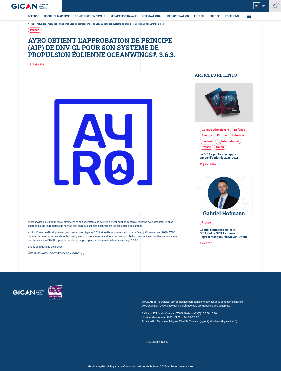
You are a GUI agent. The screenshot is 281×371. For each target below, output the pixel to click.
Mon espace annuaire (182, 366)
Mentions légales (96, 366)
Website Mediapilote (147, 366)
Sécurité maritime (57, 16)
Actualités (41, 24)
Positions (232, 16)
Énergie (199, 16)
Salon (220, 147)
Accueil (31, 24)
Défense (33, 16)
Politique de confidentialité (121, 366)
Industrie (238, 135)
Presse (34, 30)
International (152, 16)
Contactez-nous (157, 341)
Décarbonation (178, 16)
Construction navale (90, 16)
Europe (215, 16)
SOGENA (164, 366)
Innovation (209, 141)
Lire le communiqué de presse (45, 246)
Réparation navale (124, 16)
